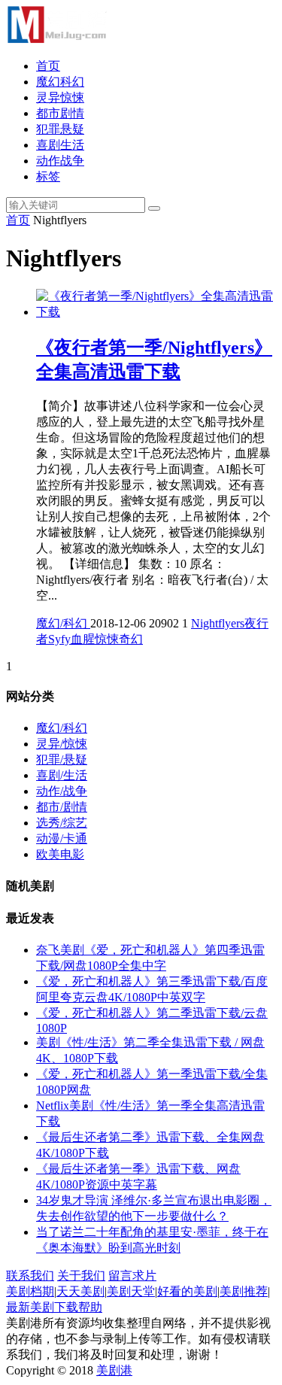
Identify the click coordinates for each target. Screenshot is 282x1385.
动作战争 (60, 160)
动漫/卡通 (61, 838)
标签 (48, 176)
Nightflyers (217, 623)
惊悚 (107, 639)
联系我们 (30, 1275)
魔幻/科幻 (63, 623)
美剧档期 (30, 1291)
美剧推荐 (244, 1291)
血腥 (83, 639)
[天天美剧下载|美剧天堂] (56, 39)
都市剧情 (60, 113)
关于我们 (81, 1275)
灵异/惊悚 (61, 743)
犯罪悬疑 (60, 129)
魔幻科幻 (60, 81)
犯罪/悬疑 (61, 759)
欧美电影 (60, 854)
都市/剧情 (61, 806)
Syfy (59, 639)
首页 (48, 65)
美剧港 (114, 1370)
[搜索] (154, 208)
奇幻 (131, 639)
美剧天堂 (131, 1291)
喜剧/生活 (61, 775)
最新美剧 (30, 1307)
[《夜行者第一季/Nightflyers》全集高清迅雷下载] (156, 311)
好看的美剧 (187, 1291)
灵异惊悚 (60, 97)
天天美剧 (80, 1291)
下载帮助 (78, 1307)
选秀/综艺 (61, 822)
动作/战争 (61, 791)
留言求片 (132, 1275)
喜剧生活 (60, 144)
